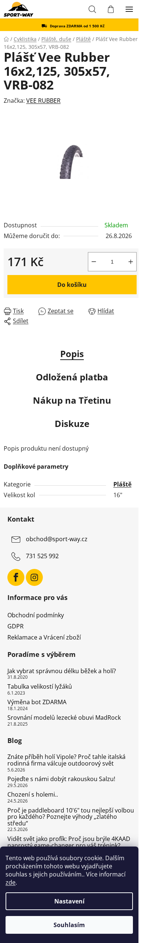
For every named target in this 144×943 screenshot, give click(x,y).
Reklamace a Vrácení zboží (44, 637)
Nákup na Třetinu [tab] (72, 400)
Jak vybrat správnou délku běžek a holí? (61, 671)
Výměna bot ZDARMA (36, 702)
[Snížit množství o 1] (93, 261)
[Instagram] (34, 577)
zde (11, 882)
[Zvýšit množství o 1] (130, 261)
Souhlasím (69, 925)
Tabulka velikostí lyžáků (39, 686)
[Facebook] (15, 577)
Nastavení (69, 901)
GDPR (15, 626)
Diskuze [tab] (72, 423)
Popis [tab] (72, 353)
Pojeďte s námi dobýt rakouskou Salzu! (61, 779)
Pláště (122, 484)
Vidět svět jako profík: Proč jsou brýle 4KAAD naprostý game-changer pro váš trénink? (68, 842)
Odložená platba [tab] (72, 377)
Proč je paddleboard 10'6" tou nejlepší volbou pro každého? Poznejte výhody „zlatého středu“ (70, 817)
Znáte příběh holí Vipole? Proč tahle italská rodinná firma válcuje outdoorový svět (66, 760)
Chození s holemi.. (32, 794)
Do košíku (72, 285)
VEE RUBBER (43, 100)
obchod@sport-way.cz (57, 539)
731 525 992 (42, 556)
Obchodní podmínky (35, 615)
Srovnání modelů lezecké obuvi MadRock (64, 718)
